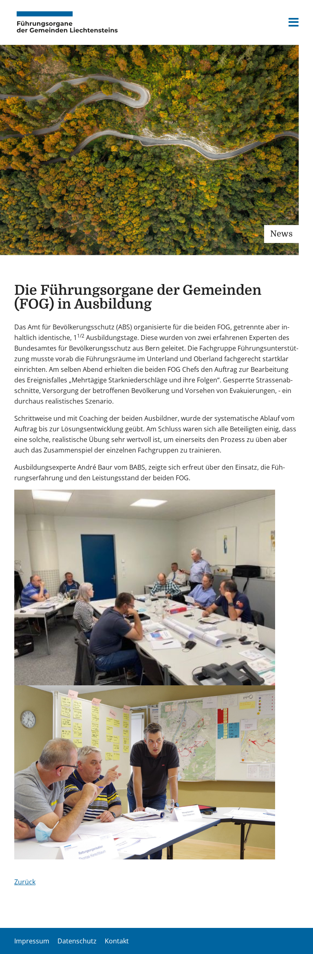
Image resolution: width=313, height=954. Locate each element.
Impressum (31, 940)
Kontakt (117, 940)
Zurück (24, 881)
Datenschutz (77, 940)
